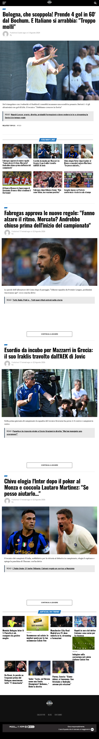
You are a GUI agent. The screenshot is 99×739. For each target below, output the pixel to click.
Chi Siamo (58, 714)
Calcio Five (41, 714)
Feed (19, 125)
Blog (50, 714)
